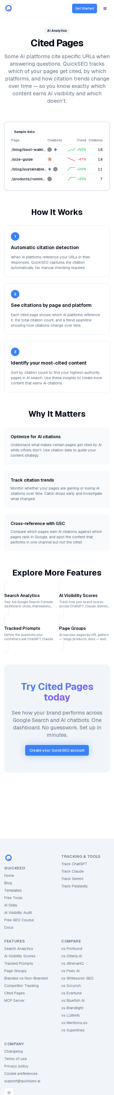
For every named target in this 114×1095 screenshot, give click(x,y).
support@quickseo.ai (22, 1081)
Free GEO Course (19, 920)
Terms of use (15, 1058)
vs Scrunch (71, 985)
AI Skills (10, 905)
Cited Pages (14, 993)
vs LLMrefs (70, 1015)
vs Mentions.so (74, 1022)
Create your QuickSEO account (57, 750)
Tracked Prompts (18, 963)
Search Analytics (18, 948)
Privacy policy (16, 1066)
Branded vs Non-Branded (26, 978)
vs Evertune (71, 993)
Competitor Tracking (21, 985)
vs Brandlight (72, 1008)
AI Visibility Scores (20, 956)
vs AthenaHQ (72, 963)
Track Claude (72, 871)
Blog (8, 883)
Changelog (13, 1051)
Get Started (84, 8)
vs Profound (71, 948)
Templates (13, 890)
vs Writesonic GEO (77, 978)
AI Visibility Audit (18, 912)
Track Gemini (72, 878)
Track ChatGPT (74, 863)
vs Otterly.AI (71, 956)
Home (9, 875)
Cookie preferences (21, 1073)
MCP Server (14, 1000)
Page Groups (15, 970)
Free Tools (13, 897)
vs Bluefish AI (73, 1000)
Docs (9, 927)
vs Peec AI (70, 970)
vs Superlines (73, 1030)
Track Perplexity (74, 886)
